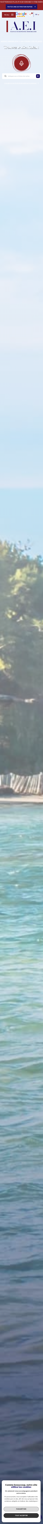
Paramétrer (21, 1509)
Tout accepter (21, 1515)
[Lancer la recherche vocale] (21, 63)
